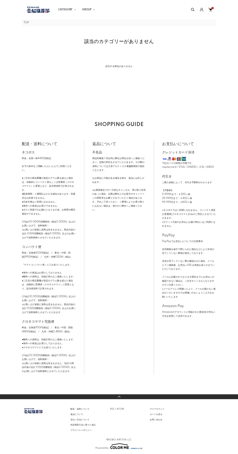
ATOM (120, 409)
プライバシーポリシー (80, 430)
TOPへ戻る (119, 396)
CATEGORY (65, 9)
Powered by (102, 448)
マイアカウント (157, 409)
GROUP (86, 9)
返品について (76, 414)
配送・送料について (79, 409)
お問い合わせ (156, 420)
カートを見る (156, 414)
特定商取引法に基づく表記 (83, 425)
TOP (26, 22)
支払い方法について (79, 420)
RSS (112, 409)
